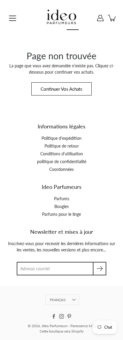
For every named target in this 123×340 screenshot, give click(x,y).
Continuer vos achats (61, 89)
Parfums (61, 198)
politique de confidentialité (61, 161)
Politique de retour (61, 145)
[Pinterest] (69, 316)
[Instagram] (61, 316)
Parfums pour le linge (61, 214)
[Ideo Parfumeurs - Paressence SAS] (61, 18)
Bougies (61, 206)
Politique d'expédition (61, 138)
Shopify (77, 331)
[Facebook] (53, 316)
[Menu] (12, 18)
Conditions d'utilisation (61, 153)
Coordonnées (61, 169)
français (58, 300)
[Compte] (100, 18)
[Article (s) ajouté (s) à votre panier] (112, 18)
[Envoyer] (99, 268)
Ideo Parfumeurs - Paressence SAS (68, 326)
